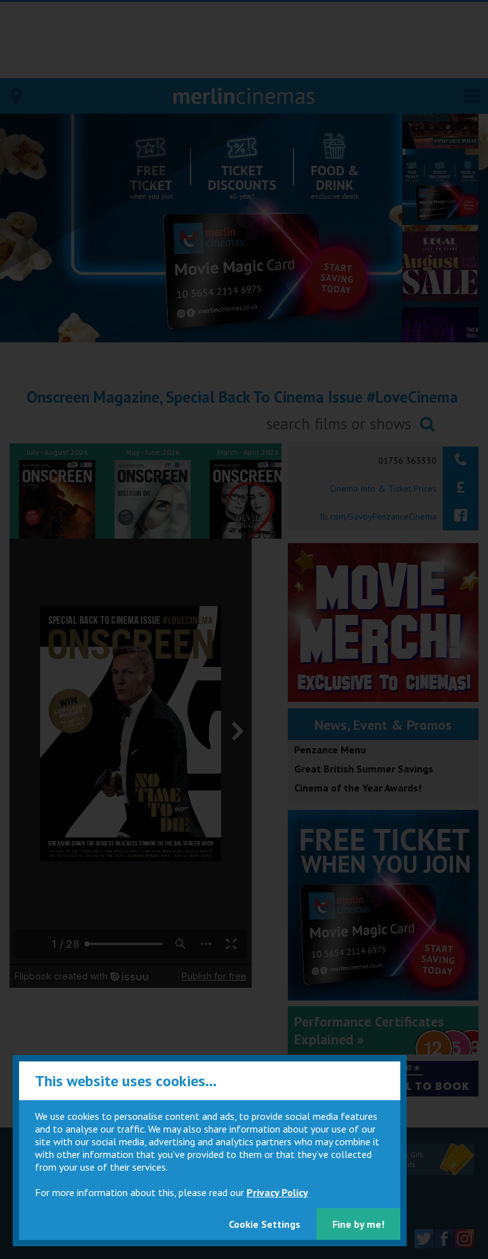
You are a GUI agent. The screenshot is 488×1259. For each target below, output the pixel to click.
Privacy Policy (277, 1192)
